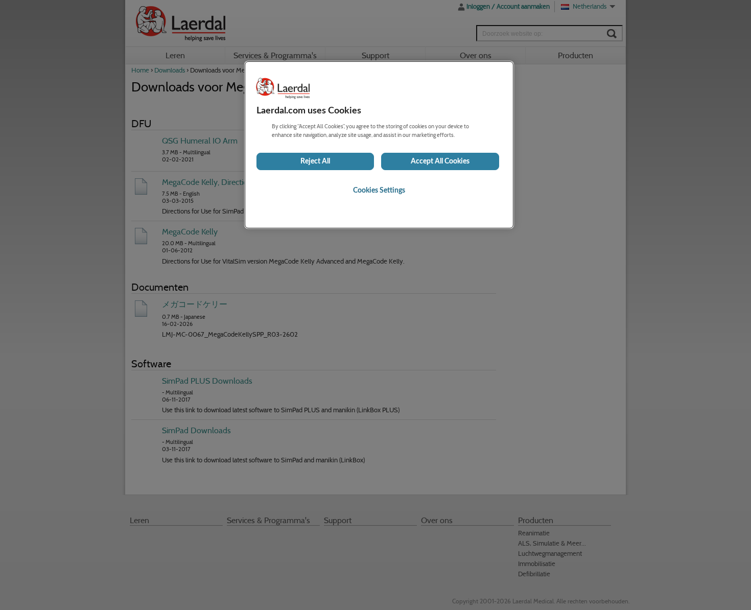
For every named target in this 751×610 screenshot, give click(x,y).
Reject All (315, 161)
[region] (379, 144)
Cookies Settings (379, 190)
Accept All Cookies (440, 161)
